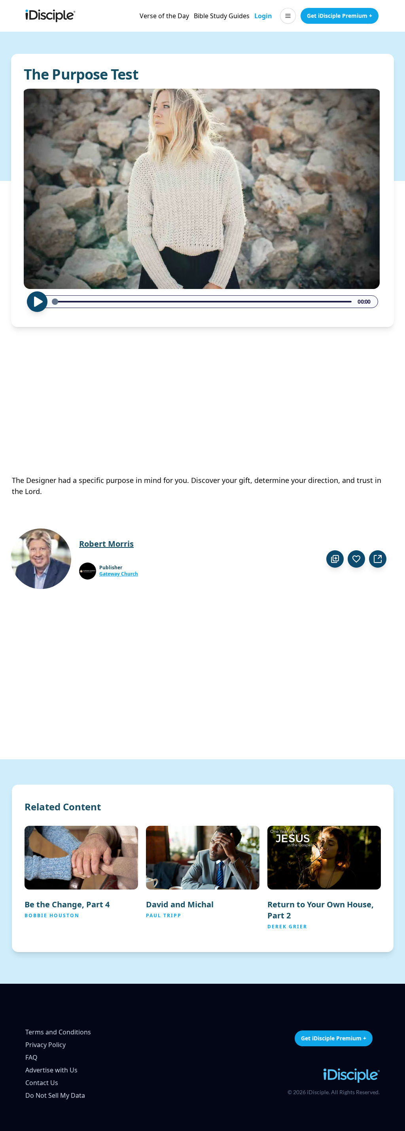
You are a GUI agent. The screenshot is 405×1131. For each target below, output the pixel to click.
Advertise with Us (51, 1070)
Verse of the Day (164, 15)
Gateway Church (118, 574)
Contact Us (41, 1082)
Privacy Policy (45, 1044)
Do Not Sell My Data (55, 1095)
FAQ (31, 1057)
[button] (288, 16)
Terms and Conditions (58, 1032)
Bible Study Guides (222, 15)
